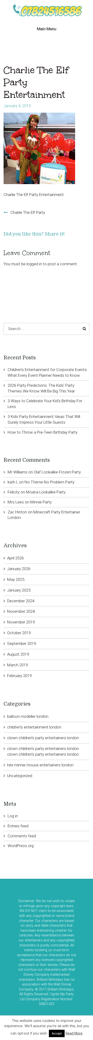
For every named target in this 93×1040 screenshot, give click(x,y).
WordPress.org (21, 845)
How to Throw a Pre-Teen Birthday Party (43, 432)
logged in (34, 263)
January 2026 (19, 568)
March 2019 (17, 665)
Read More (74, 1033)
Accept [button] (57, 1033)
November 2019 (21, 622)
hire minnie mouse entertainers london (40, 765)
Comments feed (22, 836)
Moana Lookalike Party (46, 492)
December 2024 (20, 600)
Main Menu (46, 28)
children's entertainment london (34, 727)
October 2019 (19, 632)
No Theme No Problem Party (49, 482)
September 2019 (21, 643)
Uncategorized (19, 775)
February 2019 (19, 675)
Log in (13, 816)
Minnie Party (41, 502)
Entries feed (18, 826)
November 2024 (21, 611)
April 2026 (15, 558)
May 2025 (15, 579)
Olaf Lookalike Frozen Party (57, 472)
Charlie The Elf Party (27, 212)
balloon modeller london (27, 716)
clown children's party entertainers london (43, 737)
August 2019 (18, 654)
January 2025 (19, 590)
